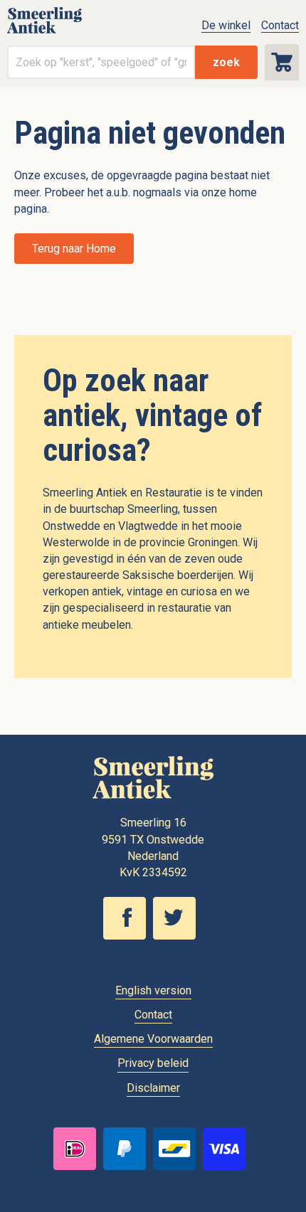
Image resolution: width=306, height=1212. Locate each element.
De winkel (225, 25)
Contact (280, 25)
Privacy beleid (153, 1063)
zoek (226, 62)
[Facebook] (128, 936)
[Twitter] (178, 936)
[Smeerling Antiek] (44, 32)
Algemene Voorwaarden (153, 1039)
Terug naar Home (74, 248)
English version (153, 990)
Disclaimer (153, 1088)
